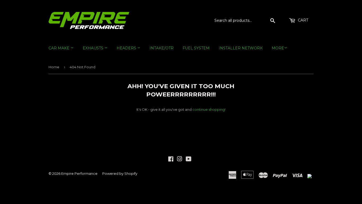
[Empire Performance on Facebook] (171, 160)
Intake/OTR (161, 48)
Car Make (59, 48)
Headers (127, 48)
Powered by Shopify (119, 173)
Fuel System (196, 48)
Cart (302, 20)
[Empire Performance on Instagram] (179, 160)
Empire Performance (79, 173)
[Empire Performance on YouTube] (188, 160)
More (278, 48)
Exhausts (93, 48)
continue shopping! (209, 109)
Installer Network (241, 48)
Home (53, 67)
